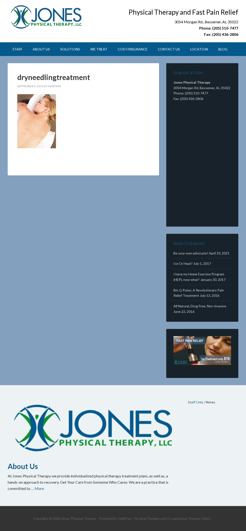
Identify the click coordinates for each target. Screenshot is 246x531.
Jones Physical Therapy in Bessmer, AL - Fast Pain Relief (48, 17)
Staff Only (195, 402)
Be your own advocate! (190, 253)
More (39, 488)
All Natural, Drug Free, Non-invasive (199, 306)
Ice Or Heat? (183, 263)
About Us (23, 466)
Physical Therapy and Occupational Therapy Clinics (172, 518)
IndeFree (124, 518)
